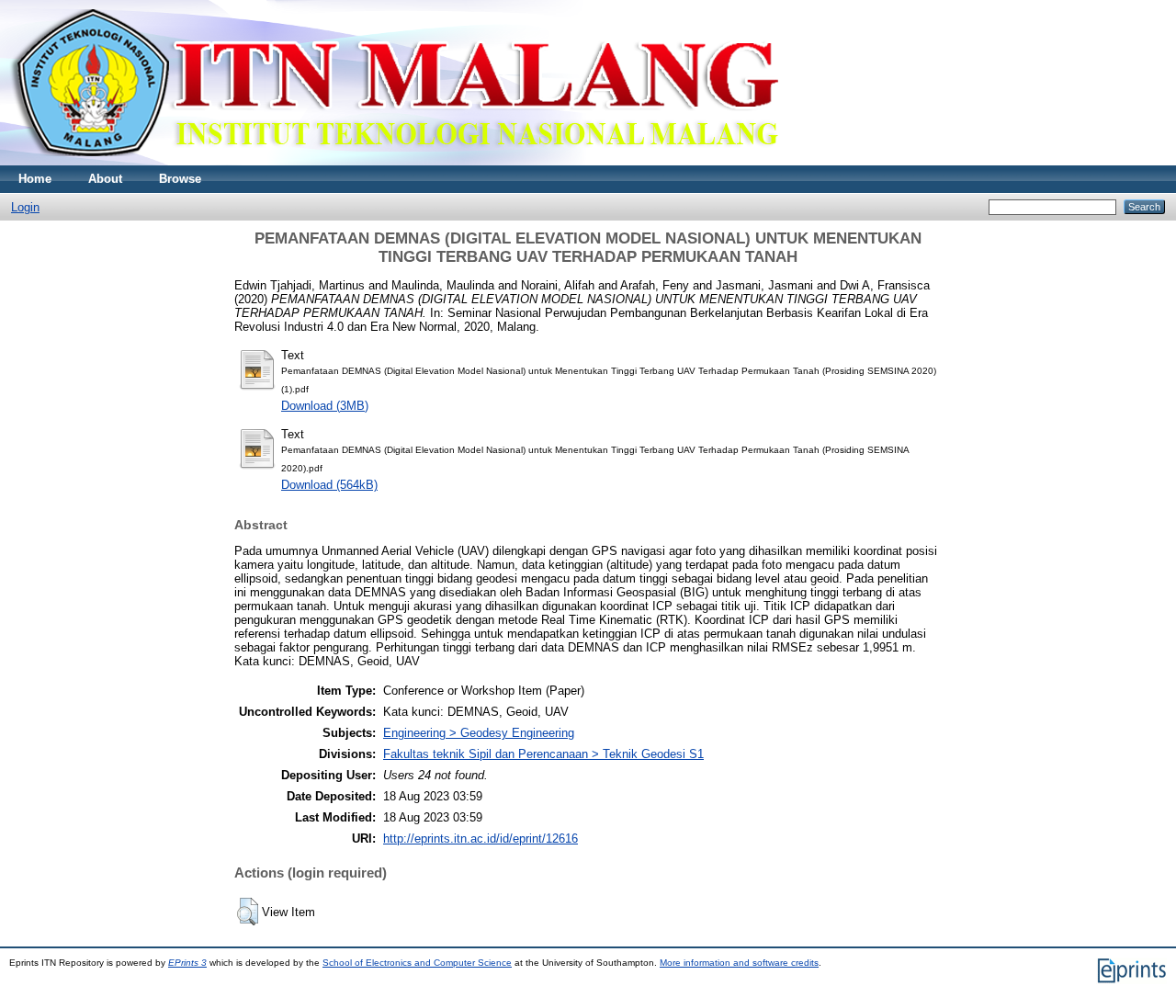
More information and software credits (739, 963)
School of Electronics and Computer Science (417, 963)
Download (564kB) (329, 485)
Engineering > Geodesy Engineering (478, 733)
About (105, 179)
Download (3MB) (324, 406)
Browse (180, 179)
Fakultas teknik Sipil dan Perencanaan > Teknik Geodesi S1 (543, 754)
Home (34, 179)
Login (25, 207)
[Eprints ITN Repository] (393, 161)
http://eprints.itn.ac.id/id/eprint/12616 (480, 838)
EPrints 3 (187, 963)
